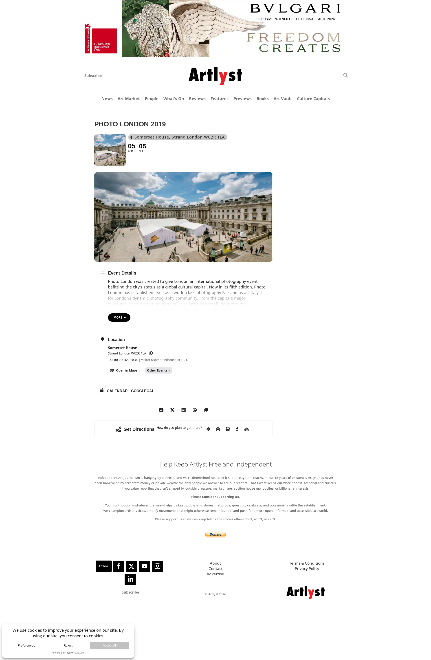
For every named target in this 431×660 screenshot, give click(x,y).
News (107, 99)
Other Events (157, 370)
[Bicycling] (246, 429)
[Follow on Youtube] (144, 566)
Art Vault (283, 99)
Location (116, 339)
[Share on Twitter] (172, 410)
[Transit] (227, 429)
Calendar (117, 391)
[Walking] (236, 429)
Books (263, 99)
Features (220, 99)
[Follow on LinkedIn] (130, 579)
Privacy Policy (307, 568)
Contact (215, 568)
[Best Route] (208, 429)
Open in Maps (126, 370)
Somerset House (122, 347)
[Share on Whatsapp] (194, 410)
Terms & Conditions (307, 563)
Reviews (197, 99)
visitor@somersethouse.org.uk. (164, 360)
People (151, 99)
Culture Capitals (313, 99)
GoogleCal (142, 391)
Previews (242, 99)
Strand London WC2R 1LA (127, 353)
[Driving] (218, 429)
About (215, 563)
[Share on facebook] (161, 410)
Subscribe (93, 75)
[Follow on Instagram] (157, 566)
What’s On (173, 99)
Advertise (215, 573)
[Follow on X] (131, 566)
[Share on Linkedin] (183, 410)
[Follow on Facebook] (118, 566)
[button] (345, 75)
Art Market (129, 99)
